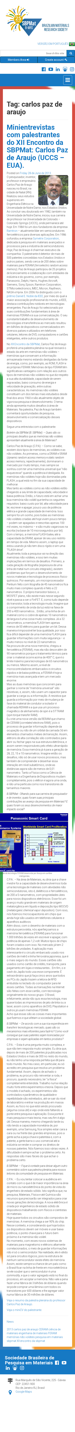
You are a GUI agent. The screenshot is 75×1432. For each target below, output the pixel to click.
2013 (10, 1329)
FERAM (52, 1333)
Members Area (17, 59)
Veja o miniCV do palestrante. (24, 1310)
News (10, 1321)
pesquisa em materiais (49, 1337)
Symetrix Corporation (46, 238)
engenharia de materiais (33, 1333)
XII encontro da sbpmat (31, 1340)
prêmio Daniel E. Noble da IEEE (25, 296)
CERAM (43, 1329)
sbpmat (11, 1340)
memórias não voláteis (21, 1337)
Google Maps (24, 1391)
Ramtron (12, 230)
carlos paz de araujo (25, 1329)
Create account (54, 59)
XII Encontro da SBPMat (25, 344)
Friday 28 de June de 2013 (35, 173)
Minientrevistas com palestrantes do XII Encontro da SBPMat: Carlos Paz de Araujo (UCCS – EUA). (37, 146)
